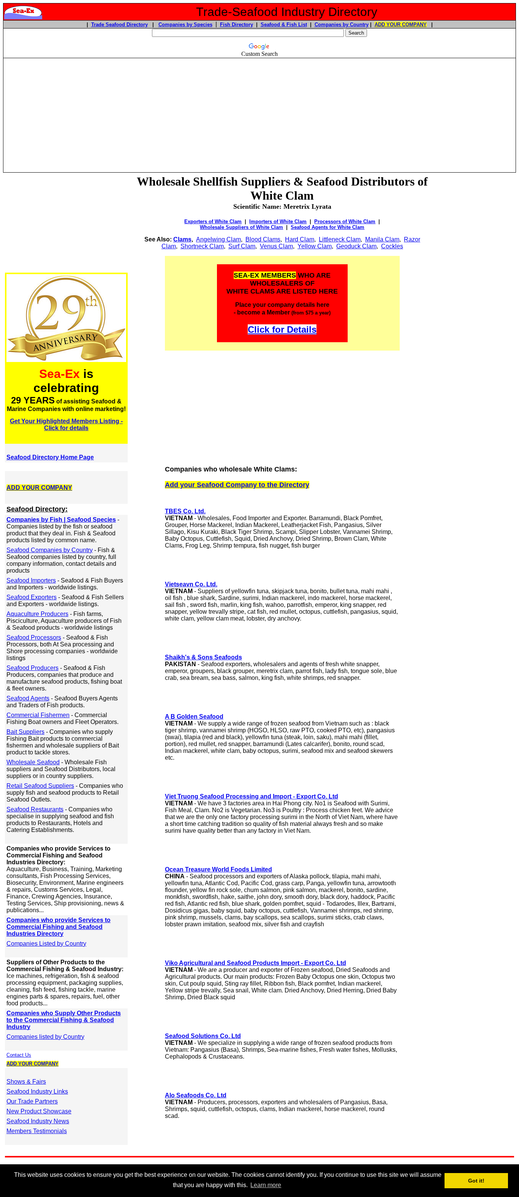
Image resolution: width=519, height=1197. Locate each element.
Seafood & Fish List (284, 24)
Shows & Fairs (26, 1081)
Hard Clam (299, 239)
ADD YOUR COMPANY (401, 24)
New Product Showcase (38, 1111)
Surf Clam (241, 246)
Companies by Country (342, 24)
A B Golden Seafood (194, 716)
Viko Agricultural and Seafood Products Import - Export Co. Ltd (255, 963)
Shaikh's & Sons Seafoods (203, 657)
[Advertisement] (259, 112)
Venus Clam (276, 246)
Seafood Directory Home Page (50, 457)
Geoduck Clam (356, 246)
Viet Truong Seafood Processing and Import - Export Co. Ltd (251, 796)
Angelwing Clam (218, 239)
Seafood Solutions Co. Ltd (203, 1036)
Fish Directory (236, 24)
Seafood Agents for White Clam (327, 227)
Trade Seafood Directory (119, 24)
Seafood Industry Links (37, 1091)
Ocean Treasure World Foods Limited (218, 869)
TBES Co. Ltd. (185, 511)
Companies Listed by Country (46, 943)
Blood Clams (262, 239)
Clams (182, 239)
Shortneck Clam (202, 246)
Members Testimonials (36, 1131)
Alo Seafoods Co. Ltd (195, 1095)
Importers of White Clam (278, 221)
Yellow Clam (314, 246)
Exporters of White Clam (213, 221)
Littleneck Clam (340, 239)
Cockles (392, 246)
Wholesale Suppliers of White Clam (241, 227)
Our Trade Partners (32, 1101)
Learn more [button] (265, 1185)
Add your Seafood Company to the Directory (237, 485)
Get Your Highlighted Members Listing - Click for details (66, 424)
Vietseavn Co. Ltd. (191, 584)
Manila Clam (382, 239)
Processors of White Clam (344, 221)
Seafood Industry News (37, 1121)
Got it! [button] (476, 1181)
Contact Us (18, 1055)
